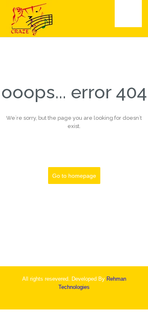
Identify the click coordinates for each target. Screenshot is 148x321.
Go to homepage (74, 175)
